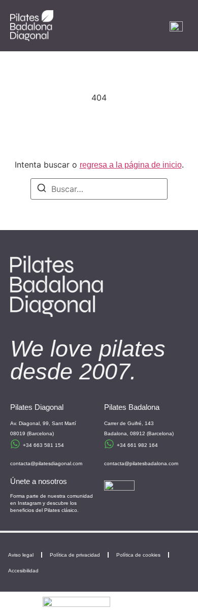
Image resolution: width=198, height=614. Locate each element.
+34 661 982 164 (137, 445)
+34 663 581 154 (43, 445)
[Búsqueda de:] (99, 189)
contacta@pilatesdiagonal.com (46, 463)
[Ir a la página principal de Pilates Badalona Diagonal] (31, 25)
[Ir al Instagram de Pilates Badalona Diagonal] (119, 495)
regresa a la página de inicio (131, 164)
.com (172, 463)
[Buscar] (41, 189)
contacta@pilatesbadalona (135, 463)
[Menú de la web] (176, 26)
